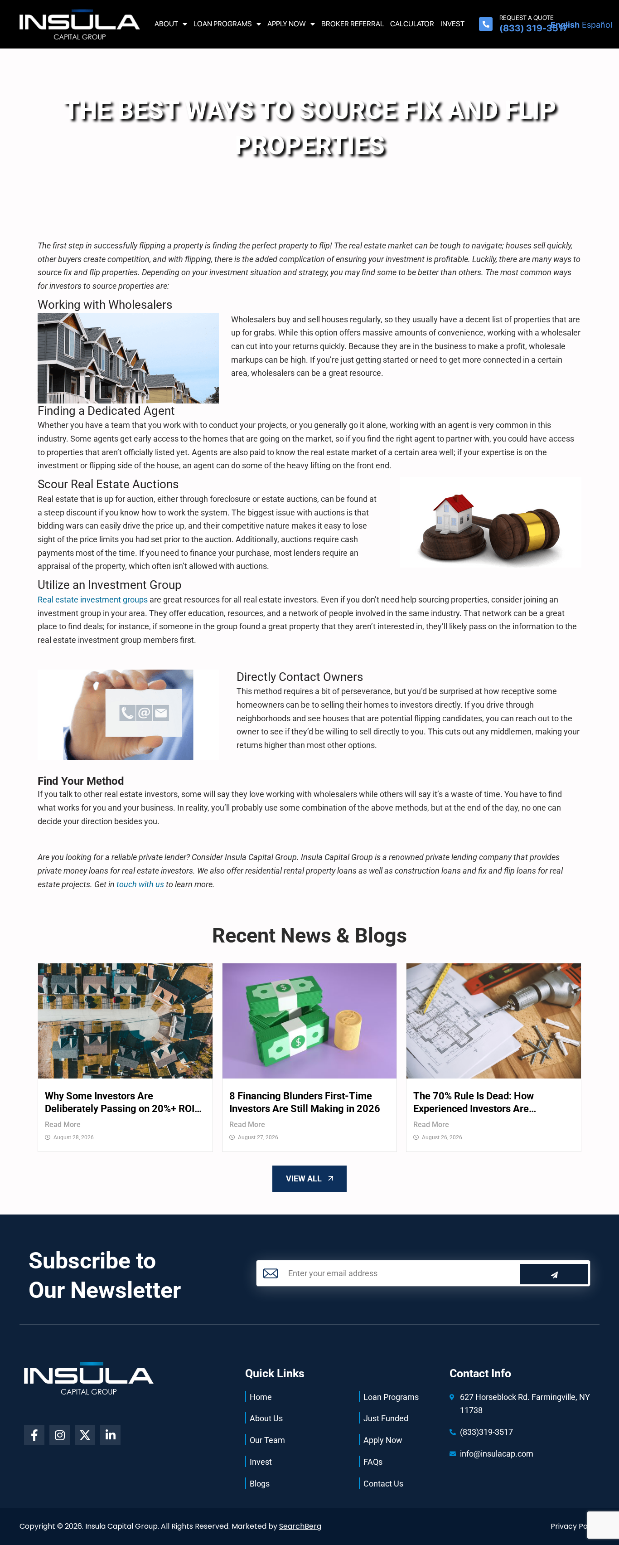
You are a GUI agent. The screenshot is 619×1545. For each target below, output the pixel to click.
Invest (452, 23)
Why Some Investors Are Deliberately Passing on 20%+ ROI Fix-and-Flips (119, 1103)
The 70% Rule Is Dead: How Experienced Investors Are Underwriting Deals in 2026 (473, 1103)
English (565, 24)
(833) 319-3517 (533, 28)
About (166, 23)
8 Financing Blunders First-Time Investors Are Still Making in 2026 (304, 1102)
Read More (63, 1124)
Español (597, 24)
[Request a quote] (486, 24)
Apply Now (286, 23)
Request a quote (526, 17)
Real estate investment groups (93, 599)
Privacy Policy (575, 1526)
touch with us (139, 884)
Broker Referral (352, 23)
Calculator (412, 23)
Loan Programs (222, 23)
